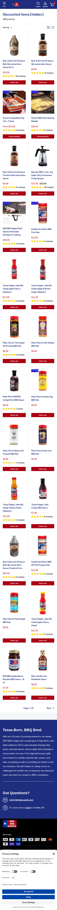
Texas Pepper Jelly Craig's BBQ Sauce (39, 506)
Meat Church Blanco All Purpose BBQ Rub (13, 452)
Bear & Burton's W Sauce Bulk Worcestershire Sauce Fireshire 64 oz (14, 564)
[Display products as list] (53, 27)
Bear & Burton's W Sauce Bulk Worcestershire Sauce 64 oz (14, 63)
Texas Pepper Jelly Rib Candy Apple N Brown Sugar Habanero (41, 288)
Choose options (14, 136)
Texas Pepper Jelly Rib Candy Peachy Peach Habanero (13, 507)
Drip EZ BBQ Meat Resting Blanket (42, 119)
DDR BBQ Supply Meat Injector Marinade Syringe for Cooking (12, 231)
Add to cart (14, 82)
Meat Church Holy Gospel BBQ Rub (14, 620)
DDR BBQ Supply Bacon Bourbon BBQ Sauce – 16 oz (13, 679)
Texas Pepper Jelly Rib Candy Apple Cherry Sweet (41, 622)
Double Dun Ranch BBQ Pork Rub (41, 230)
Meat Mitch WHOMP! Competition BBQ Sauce (13, 398)
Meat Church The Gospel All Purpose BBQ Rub (14, 344)
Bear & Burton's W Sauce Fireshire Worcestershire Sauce (14, 175)
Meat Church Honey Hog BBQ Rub (42, 398)
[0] (52, 4)
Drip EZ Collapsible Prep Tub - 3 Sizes (13, 119)
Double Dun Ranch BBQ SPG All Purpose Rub (41, 563)
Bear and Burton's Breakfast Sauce (39, 677)
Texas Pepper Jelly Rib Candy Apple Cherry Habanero (13, 288)
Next (49, 708)
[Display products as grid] (48, 27)
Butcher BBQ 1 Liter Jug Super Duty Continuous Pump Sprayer (42, 175)
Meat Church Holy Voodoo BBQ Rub (42, 344)
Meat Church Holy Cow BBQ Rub (41, 452)
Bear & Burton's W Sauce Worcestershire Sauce (42, 62)
